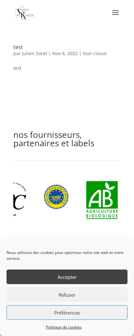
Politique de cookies (64, 327)
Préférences (67, 312)
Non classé (95, 53)
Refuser (67, 295)
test (18, 47)
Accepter (67, 277)
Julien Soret (34, 53)
